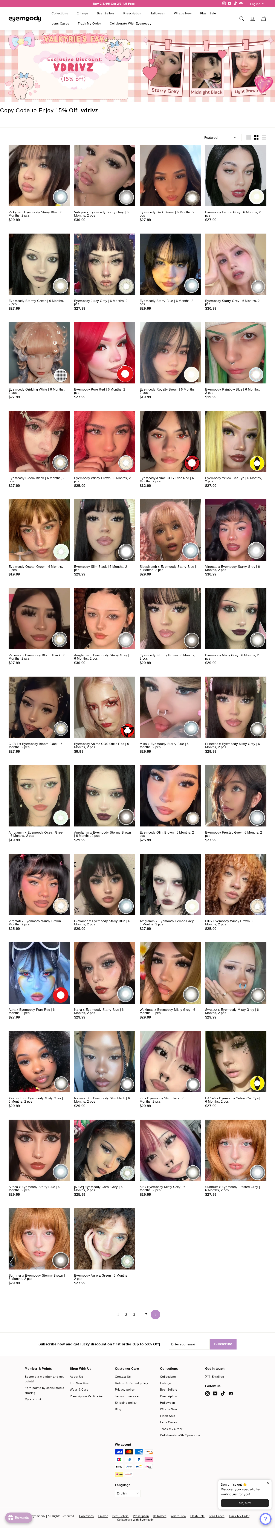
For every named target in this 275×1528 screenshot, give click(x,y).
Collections (60, 13)
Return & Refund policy (131, 1383)
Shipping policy (126, 1402)
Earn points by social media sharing (44, 1390)
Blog (118, 1409)
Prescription (132, 13)
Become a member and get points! (44, 1379)
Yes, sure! (245, 1503)
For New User (80, 1383)
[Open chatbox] (266, 1519)
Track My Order (89, 23)
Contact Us (123, 1376)
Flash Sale (208, 13)
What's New (183, 13)
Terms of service (127, 1396)
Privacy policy (124, 1389)
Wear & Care (79, 1389)
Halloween (157, 13)
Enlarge (82, 13)
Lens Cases (60, 23)
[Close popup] (267, 1483)
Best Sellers (106, 13)
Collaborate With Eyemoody (130, 23)
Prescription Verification (87, 1396)
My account (33, 1399)
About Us (76, 1376)
